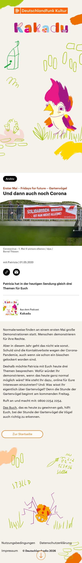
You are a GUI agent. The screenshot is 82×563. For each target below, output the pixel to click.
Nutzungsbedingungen (18, 542)
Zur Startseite (22, 434)
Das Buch (10, 407)
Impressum (10, 550)
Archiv (10, 178)
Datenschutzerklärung (56, 542)
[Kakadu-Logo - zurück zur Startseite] (41, 28)
